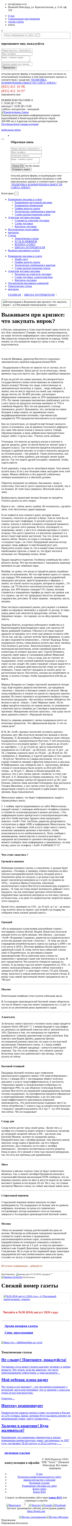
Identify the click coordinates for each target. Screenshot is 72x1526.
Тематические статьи (27, 238)
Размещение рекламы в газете (25, 199)
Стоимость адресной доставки (32, 220)
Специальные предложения (24, 18)
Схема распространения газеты (32, 214)
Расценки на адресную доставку (33, 274)
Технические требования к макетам (35, 211)
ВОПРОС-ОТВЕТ (25, 244)
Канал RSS (39, 1491)
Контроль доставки (26, 226)
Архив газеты (16, 21)
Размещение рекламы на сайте (39, 1485)
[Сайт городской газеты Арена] (15, 112)
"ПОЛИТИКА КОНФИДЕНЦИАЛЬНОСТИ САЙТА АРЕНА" (29, 81)
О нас (11, 15)
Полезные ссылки (39, 1482)
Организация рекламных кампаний (28, 283)
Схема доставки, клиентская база (34, 277)
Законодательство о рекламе (39, 1479)
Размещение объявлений (29, 205)
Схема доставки (24, 223)
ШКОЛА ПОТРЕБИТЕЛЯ (30, 247)
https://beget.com (36, 1511)
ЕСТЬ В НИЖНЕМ (26, 241)
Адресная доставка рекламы (24, 217)
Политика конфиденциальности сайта (39, 1476)
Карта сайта (39, 1488)
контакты (13, 232)
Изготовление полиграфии (23, 229)
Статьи (12, 235)
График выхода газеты (27, 208)
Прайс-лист (21, 259)
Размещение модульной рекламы (33, 202)
